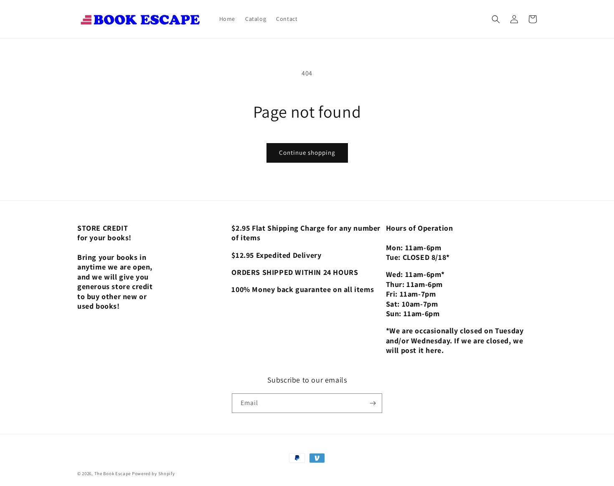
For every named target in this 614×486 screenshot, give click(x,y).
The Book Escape (113, 473)
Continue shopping (307, 152)
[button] (496, 19)
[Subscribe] (372, 403)
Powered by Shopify (153, 473)
